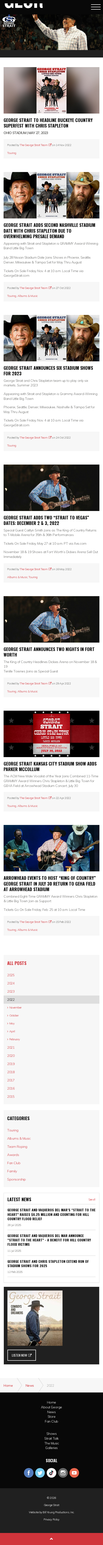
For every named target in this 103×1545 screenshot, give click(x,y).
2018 (10, 1072)
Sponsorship (16, 1179)
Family (12, 1171)
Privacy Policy (51, 1519)
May (12, 1023)
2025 (10, 975)
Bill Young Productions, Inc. (58, 1512)
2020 (10, 1055)
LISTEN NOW (19, 1355)
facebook (29, 1473)
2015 (10, 1096)
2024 (10, 983)
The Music (51, 1443)
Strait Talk (51, 1438)
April (12, 1031)
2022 (10, 999)
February (14, 1039)
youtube (74, 1473)
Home (51, 1402)
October (14, 1015)
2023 (10, 991)
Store (52, 1416)
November (15, 1007)
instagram (63, 1473)
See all (91, 1199)
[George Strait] (23, 6)
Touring (11, 153)
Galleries (51, 1448)
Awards (13, 1155)
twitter (40, 1473)
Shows (51, 1433)
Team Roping (17, 1146)
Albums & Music (27, 296)
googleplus (51, 1473)
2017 (10, 1080)
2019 (10, 1064)
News (51, 1412)
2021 (10, 1047)
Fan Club (13, 1163)
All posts (16, 963)
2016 (10, 1088)
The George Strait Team (33, 145)
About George (51, 1407)
